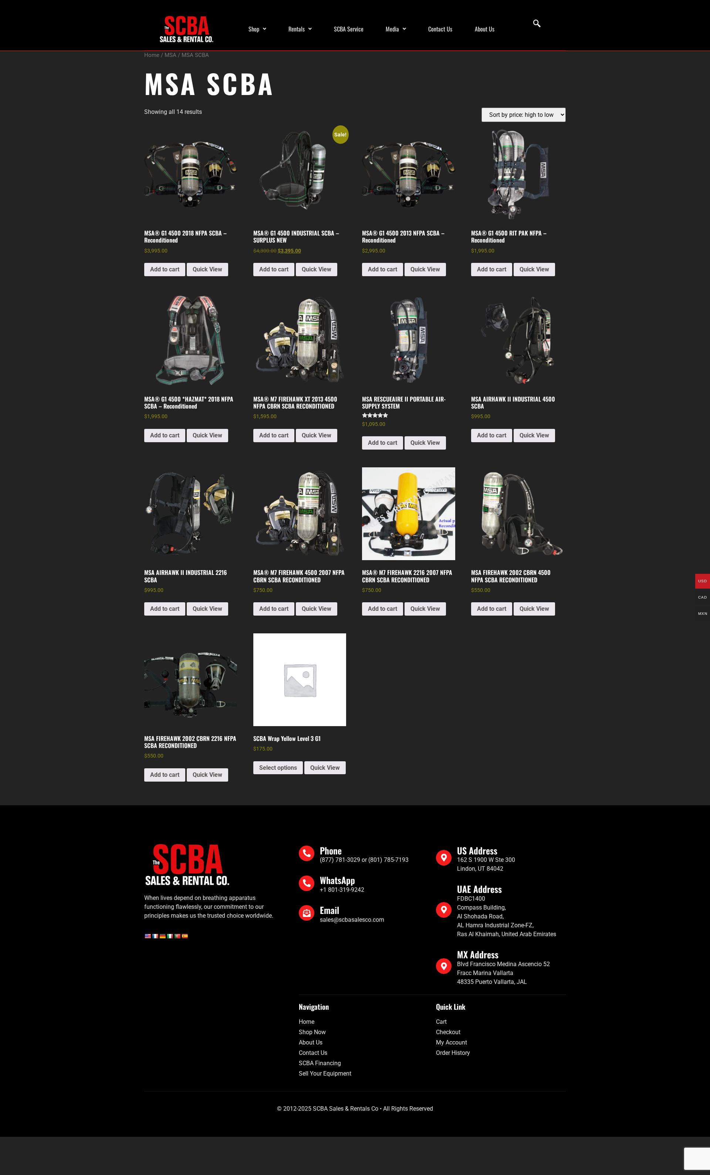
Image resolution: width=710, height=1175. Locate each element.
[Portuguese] (177, 936)
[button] (257, 28)
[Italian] (169, 936)
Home (151, 55)
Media (392, 28)
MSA (170, 55)
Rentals (296, 28)
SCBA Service (349, 28)
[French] (155, 936)
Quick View (207, 269)
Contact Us (440, 28)
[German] (162, 936)
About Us (484, 28)
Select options (278, 767)
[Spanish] (184, 936)
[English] (147, 936)
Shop (253, 28)
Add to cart (164, 269)
